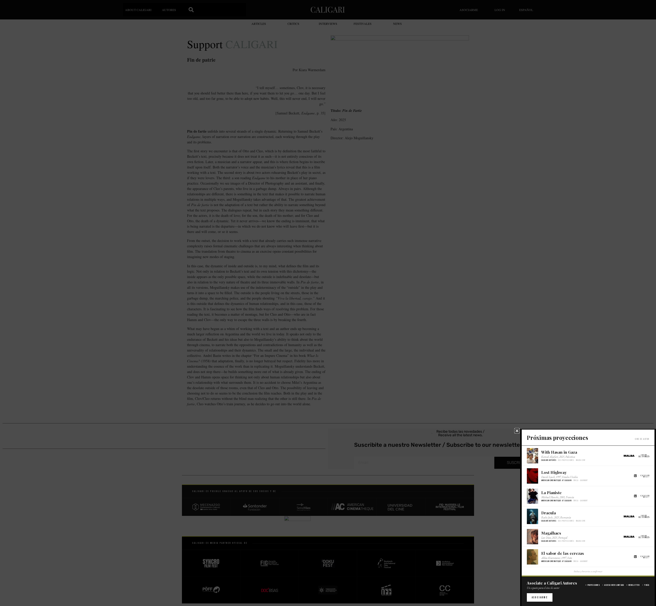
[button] (517, 431)
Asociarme (540, 597)
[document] (328, 303)
